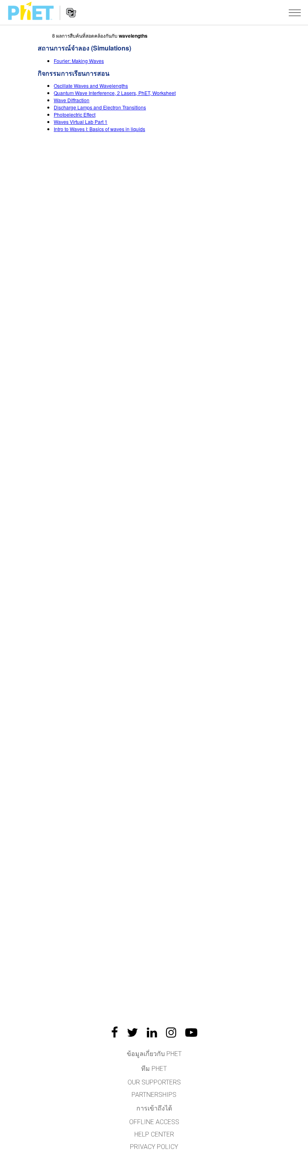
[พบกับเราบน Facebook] (114, 1032)
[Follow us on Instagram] (171, 1032)
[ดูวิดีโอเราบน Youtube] (191, 1032)
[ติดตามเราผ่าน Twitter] (132, 1032)
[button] (295, 12)
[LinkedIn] (152, 1032)
